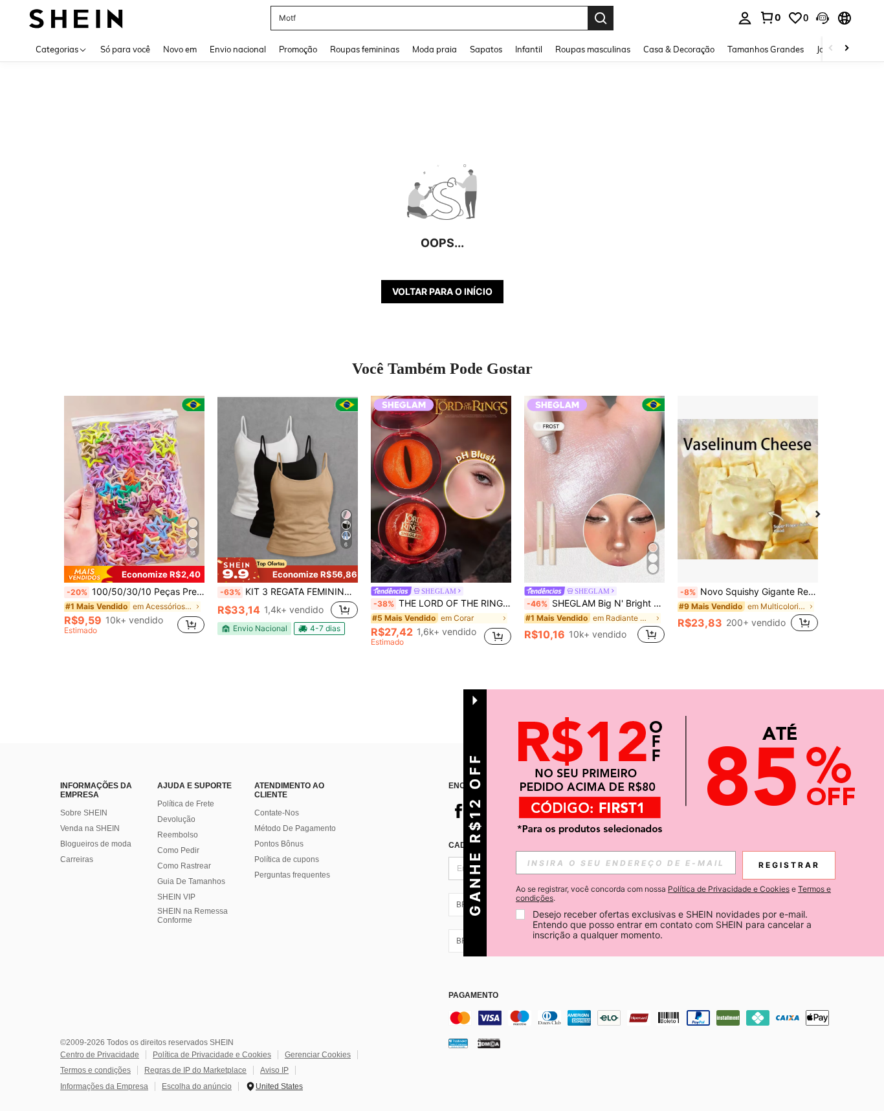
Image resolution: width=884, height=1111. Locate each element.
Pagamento (473, 995)
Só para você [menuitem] (125, 49)
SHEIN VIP (176, 896)
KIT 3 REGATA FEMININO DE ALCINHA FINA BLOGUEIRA (289, 592)
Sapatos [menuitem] (486, 49)
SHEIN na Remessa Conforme (192, 916)
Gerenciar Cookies (318, 1054)
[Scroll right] (846, 48)
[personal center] (745, 18)
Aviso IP (274, 1070)
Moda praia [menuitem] (434, 49)
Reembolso (177, 834)
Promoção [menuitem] (298, 49)
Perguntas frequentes (292, 874)
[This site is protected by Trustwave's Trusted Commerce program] (458, 1042)
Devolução (176, 819)
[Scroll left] (830, 48)
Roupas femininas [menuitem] (364, 49)
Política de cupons (286, 859)
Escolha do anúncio (197, 1086)
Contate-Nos (276, 812)
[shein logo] (76, 18)
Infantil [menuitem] (528, 49)
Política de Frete (185, 803)
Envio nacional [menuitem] (238, 49)
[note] (134, 574)
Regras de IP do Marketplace (195, 1070)
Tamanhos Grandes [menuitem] (765, 49)
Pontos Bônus (279, 843)
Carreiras (76, 859)
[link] (770, 17)
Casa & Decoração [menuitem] (678, 49)
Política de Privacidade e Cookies (212, 1054)
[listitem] (134, 521)
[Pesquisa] (600, 18)
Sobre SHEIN (83, 812)
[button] (822, 18)
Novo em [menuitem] (180, 49)
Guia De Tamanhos (191, 881)
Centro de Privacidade (99, 1054)
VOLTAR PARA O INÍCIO (442, 291)
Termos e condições (95, 1070)
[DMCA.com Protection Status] (489, 1042)
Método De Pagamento (295, 828)
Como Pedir (178, 850)
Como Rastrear (184, 865)
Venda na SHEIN (90, 828)
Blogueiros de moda (95, 843)
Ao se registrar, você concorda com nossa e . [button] (673, 894)
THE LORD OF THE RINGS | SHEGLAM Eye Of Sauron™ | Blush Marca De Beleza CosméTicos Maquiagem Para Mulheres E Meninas (442, 603)
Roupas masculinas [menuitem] (592, 49)
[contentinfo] (642, 1018)
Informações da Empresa (104, 1086)
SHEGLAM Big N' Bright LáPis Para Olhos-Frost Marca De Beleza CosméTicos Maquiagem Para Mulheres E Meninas (596, 603)
